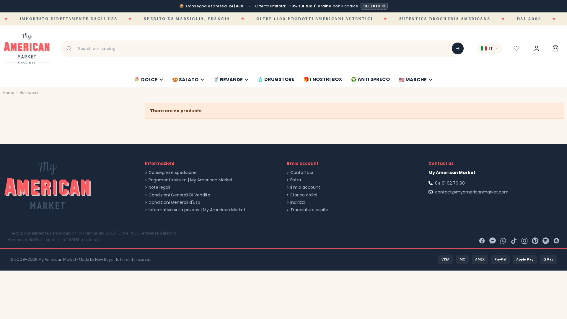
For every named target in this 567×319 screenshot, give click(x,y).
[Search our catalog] (458, 48)
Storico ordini (303, 195)
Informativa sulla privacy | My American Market (197, 210)
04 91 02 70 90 (450, 183)
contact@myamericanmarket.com (472, 192)
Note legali (159, 187)
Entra (295, 180)
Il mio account (305, 187)
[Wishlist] (516, 48)
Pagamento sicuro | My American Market (191, 180)
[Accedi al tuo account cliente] (536, 48)
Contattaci (301, 172)
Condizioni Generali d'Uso (174, 202)
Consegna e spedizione (173, 172)
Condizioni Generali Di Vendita (179, 195)
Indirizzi (297, 202)
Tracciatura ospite (309, 210)
